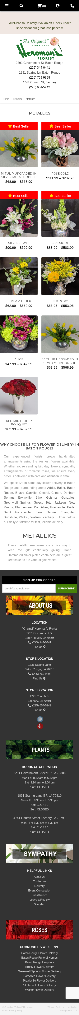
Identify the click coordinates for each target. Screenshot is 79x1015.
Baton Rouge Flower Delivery (39, 953)
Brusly (19, 492)
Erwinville (25, 497)
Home (6, 99)
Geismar (52, 497)
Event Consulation (39, 890)
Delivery (39, 885)
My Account (57, 5)
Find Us (38, 646)
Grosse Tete (43, 502)
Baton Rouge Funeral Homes (39, 957)
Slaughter (67, 512)
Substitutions (39, 895)
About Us (39, 876)
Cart (38, 6)
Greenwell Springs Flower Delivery (39, 971)
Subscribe (66, 588)
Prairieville (57, 507)
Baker (61, 487)
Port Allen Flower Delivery (39, 976)
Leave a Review (40, 899)
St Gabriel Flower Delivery (39, 985)
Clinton (56, 492)
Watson (35, 517)
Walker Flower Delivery (39, 989)
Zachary (48, 517)
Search (21, 5)
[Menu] (7, 5)
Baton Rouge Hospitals (39, 962)
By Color (17, 99)
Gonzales (67, 497)
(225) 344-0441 (39, 67)
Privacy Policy (15, 1010)
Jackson (60, 502)
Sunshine (10, 517)
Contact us (39, 881)
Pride (70, 507)
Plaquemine (23, 507)
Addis (51, 487)
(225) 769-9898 (39, 77)
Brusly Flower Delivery (39, 966)
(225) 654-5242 (39, 87)
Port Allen (41, 507)
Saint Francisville (17, 512)
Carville (31, 492)
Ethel (39, 497)
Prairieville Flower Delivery (39, 980)
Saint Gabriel (46, 512)
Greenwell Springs (17, 502)
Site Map (39, 904)
